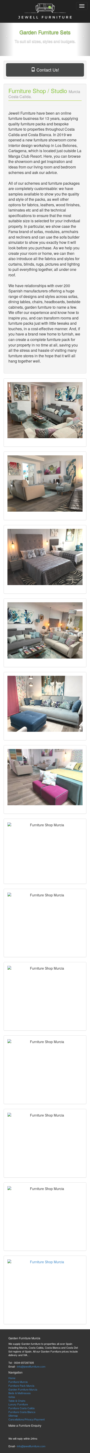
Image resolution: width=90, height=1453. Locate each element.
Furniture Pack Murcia (21, 1385)
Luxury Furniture (18, 1404)
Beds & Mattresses (19, 1393)
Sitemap (13, 1415)
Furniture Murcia (18, 1382)
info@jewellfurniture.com (31, 1366)
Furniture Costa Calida (21, 1408)
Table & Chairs (16, 1401)
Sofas (11, 1397)
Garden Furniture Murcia (22, 1389)
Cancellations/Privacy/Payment (26, 1419)
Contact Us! (47, 70)
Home (11, 1378)
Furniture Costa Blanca (21, 1412)
